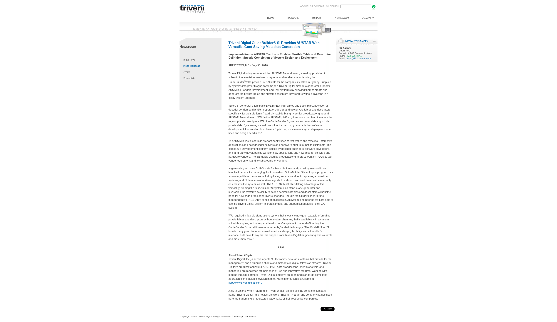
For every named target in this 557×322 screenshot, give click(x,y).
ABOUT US (306, 6)
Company (368, 18)
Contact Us (250, 316)
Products (293, 18)
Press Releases (191, 66)
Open (374, 41)
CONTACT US (321, 6)
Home (270, 18)
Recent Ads (189, 78)
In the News (189, 59)
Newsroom (342, 18)
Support (317, 18)
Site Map (238, 316)
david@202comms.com (358, 58)
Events (186, 72)
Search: (335, 6)
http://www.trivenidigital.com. (245, 282)
